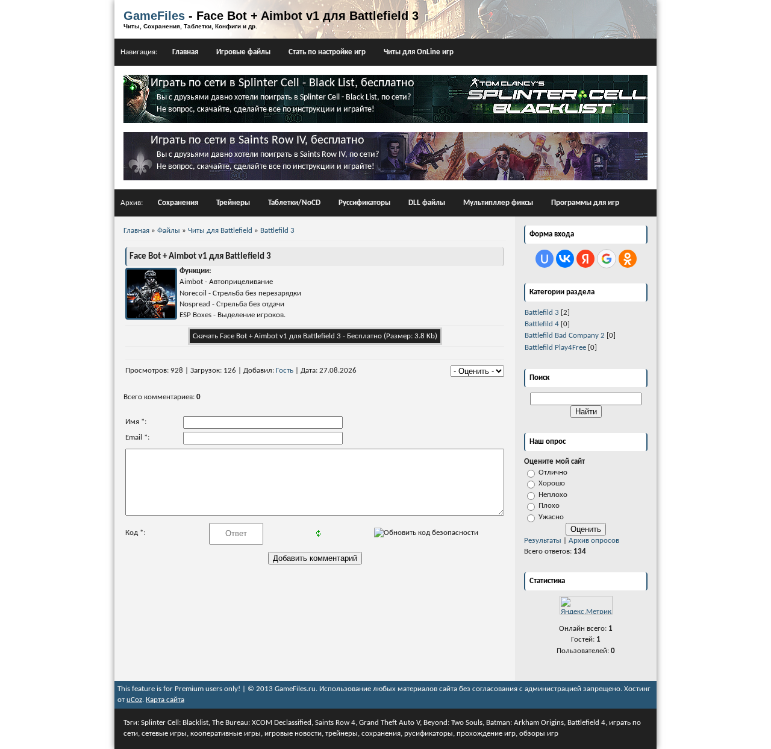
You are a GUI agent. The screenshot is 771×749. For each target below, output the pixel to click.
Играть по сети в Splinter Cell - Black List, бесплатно (282, 83)
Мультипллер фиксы (498, 203)
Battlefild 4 (542, 324)
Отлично (552, 472)
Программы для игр (585, 203)
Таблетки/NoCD (294, 203)
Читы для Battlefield (220, 231)
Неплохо (552, 495)
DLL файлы (426, 203)
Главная (185, 52)
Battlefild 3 (542, 313)
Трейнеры (233, 203)
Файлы (168, 231)
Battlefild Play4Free (555, 348)
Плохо (549, 506)
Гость (284, 370)
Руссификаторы (364, 203)
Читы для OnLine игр (419, 52)
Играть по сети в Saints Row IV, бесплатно (257, 140)
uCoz (134, 700)
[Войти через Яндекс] (585, 259)
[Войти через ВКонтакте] (565, 259)
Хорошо (551, 483)
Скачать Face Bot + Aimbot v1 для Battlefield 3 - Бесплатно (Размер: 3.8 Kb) (315, 336)
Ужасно (551, 517)
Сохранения (178, 203)
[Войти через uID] (544, 259)
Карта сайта (165, 700)
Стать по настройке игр (327, 52)
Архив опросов (594, 541)
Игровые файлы (243, 52)
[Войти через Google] (606, 258)
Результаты (542, 541)
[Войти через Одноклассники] (628, 259)
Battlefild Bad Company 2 (565, 336)
